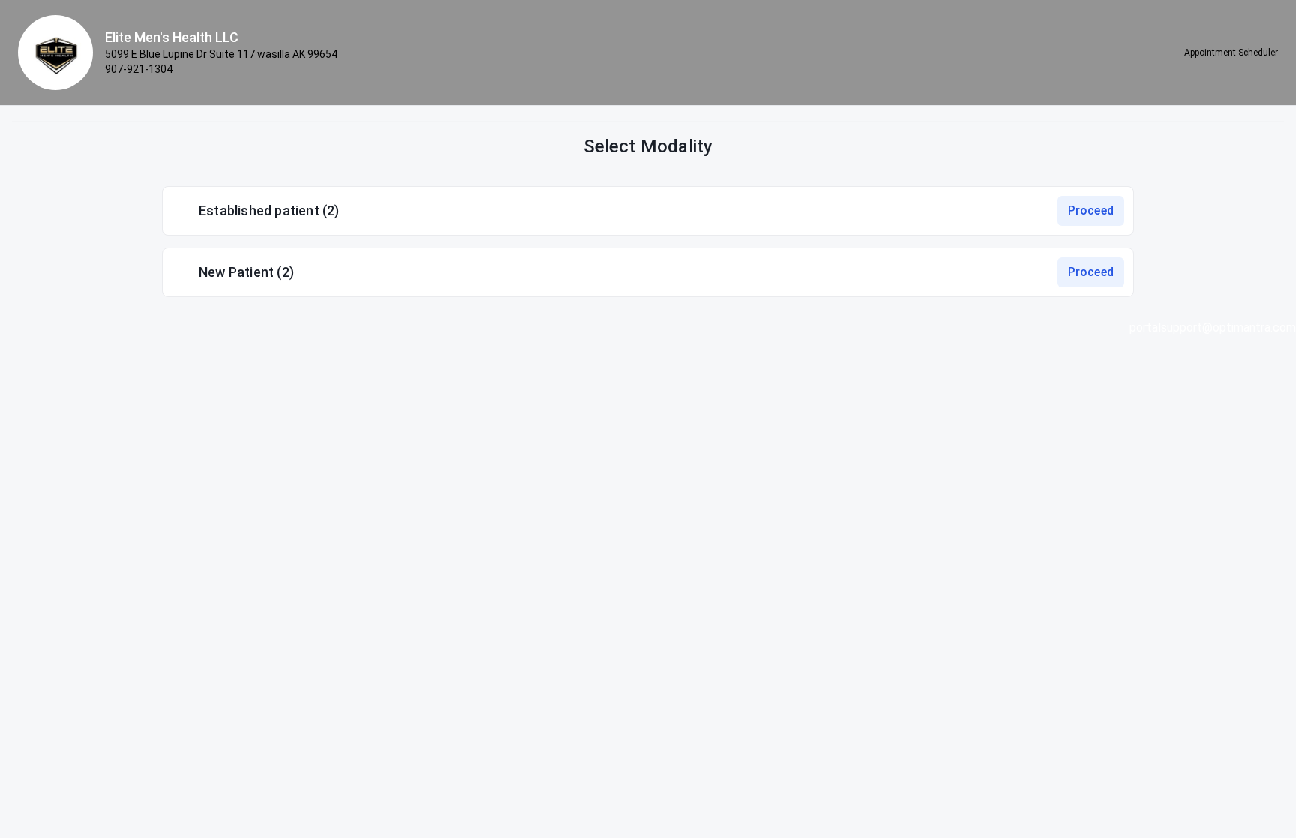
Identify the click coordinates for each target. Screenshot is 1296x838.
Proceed (1091, 210)
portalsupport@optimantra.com (1213, 327)
